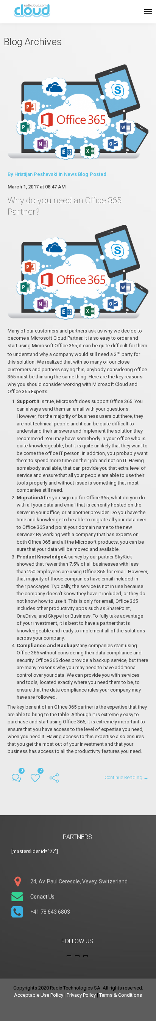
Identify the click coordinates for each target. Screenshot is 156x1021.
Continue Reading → (126, 777)
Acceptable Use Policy (38, 995)
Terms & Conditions (120, 995)
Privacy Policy (81, 995)
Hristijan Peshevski (35, 174)
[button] (147, 10)
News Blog (76, 174)
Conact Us (42, 897)
